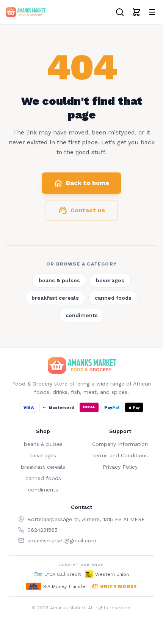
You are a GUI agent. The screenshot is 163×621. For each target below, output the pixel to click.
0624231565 (42, 530)
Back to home (81, 183)
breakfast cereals (55, 298)
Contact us (81, 210)
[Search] (119, 12)
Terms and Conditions (120, 455)
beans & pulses (59, 280)
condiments (82, 315)
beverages (110, 280)
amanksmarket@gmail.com (61, 540)
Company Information (120, 444)
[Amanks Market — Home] (25, 12)
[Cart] (136, 12)
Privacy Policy (120, 467)
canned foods (113, 298)
